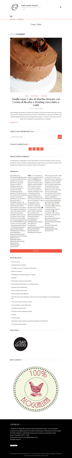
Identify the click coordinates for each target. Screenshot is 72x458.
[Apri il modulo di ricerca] (60, 7)
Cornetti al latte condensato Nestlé (21, 311)
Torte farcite (44, 96)
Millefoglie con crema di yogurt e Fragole (23, 274)
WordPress (38, 455)
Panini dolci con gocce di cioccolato (21, 281)
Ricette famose (35, 96)
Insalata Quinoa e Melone (18, 265)
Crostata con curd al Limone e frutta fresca (23, 268)
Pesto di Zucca (15, 262)
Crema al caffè (15, 318)
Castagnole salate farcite (18, 308)
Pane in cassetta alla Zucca (19, 290)
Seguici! (37, 251)
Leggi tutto (13, 122)
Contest (27, 96)
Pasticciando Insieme (29, 5)
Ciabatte (13, 278)
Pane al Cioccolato (16, 271)
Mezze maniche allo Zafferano (20, 294)
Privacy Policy (44, 455)
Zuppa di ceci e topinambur (19, 287)
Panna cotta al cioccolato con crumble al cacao (24, 284)
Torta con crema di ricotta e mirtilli (21, 302)
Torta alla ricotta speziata (18, 324)
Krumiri (13, 314)
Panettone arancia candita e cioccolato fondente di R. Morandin (29, 321)
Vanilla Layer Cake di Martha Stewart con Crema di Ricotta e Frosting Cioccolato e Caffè (36, 102)
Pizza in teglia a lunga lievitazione (21, 305)
